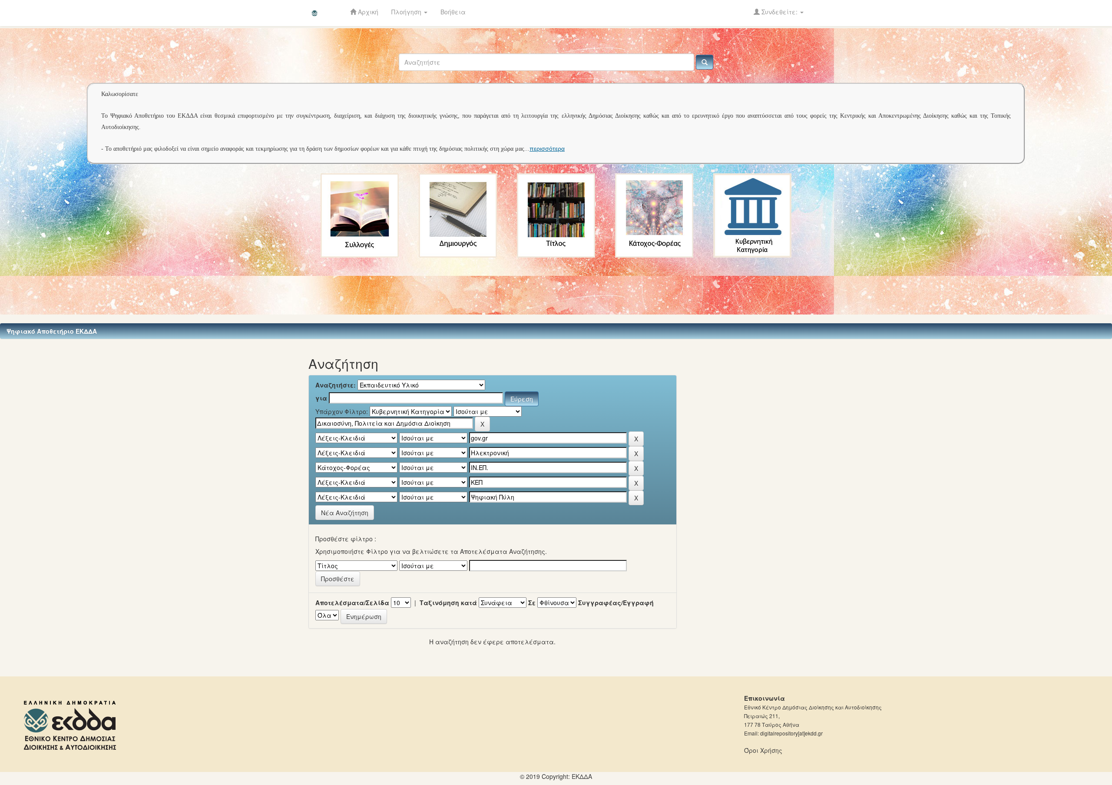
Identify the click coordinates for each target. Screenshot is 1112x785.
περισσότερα (547, 148)
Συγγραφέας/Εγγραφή (616, 602)
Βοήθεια (453, 11)
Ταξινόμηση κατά (448, 602)
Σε (532, 602)
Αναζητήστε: (335, 385)
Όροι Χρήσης (763, 750)
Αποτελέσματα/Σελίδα (352, 602)
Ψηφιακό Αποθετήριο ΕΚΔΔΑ (52, 331)
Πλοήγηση (407, 11)
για (321, 398)
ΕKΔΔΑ (582, 776)
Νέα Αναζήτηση (344, 512)
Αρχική (367, 11)
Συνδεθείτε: (779, 11)
